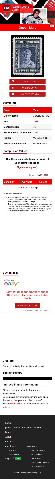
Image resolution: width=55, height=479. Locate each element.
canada (11, 450)
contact (9, 441)
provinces (32, 446)
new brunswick (36, 466)
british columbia (36, 450)
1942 (35, 121)
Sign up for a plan (26, 167)
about (8, 436)
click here (15, 403)
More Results (25, 305)
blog (7, 432)
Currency (32, 175)
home (8, 422)
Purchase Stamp (30, 87)
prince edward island (39, 462)
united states (13, 454)
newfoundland (36, 454)
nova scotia (35, 458)
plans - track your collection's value (23, 427)
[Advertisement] (27, 240)
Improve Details (30, 94)
